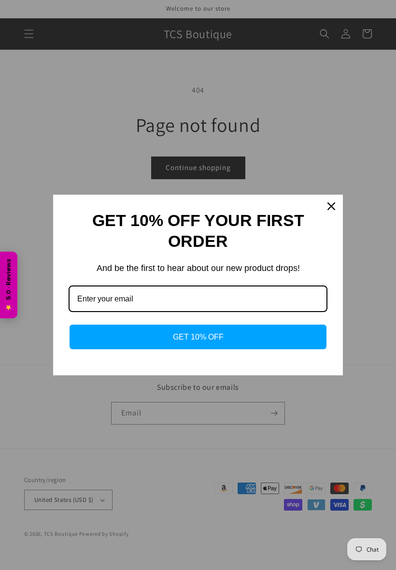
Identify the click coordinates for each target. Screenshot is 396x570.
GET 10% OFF (198, 337)
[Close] (331, 206)
